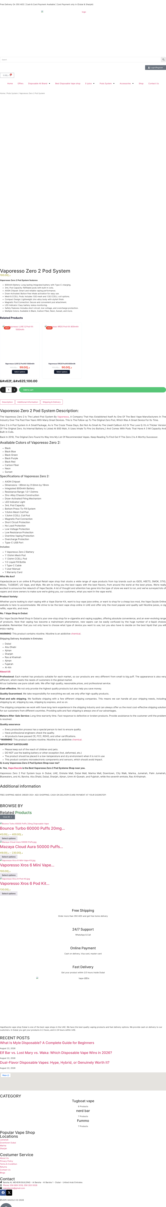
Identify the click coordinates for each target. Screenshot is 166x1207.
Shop (141, 83)
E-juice (88, 83)
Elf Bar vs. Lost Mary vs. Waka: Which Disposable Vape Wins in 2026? (56, 1053)
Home (10, 83)
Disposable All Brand (37, 83)
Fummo (83, 1121)
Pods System (106, 83)
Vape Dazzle (15, 768)
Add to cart (28, 390)
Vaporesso (63, 416)
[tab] (7, 402)
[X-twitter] (9, 1193)
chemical (75, 633)
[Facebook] (3, 1193)
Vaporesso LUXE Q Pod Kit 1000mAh (20, 364)
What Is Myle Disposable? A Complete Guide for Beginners (47, 1043)
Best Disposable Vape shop (67, 83)
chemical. (77, 739)
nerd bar (83, 1111)
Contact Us (153, 83)
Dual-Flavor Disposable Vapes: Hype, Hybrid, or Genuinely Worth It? (54, 1062)
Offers (20, 83)
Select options (19, 372)
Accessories (125, 83)
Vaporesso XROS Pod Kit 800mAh (61, 364)
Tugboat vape (83, 1101)
